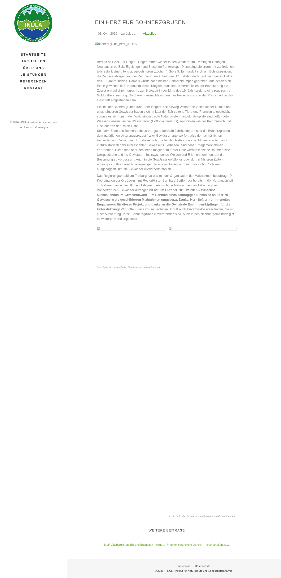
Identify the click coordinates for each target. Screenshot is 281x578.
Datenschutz (202, 565)
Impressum (183, 565)
